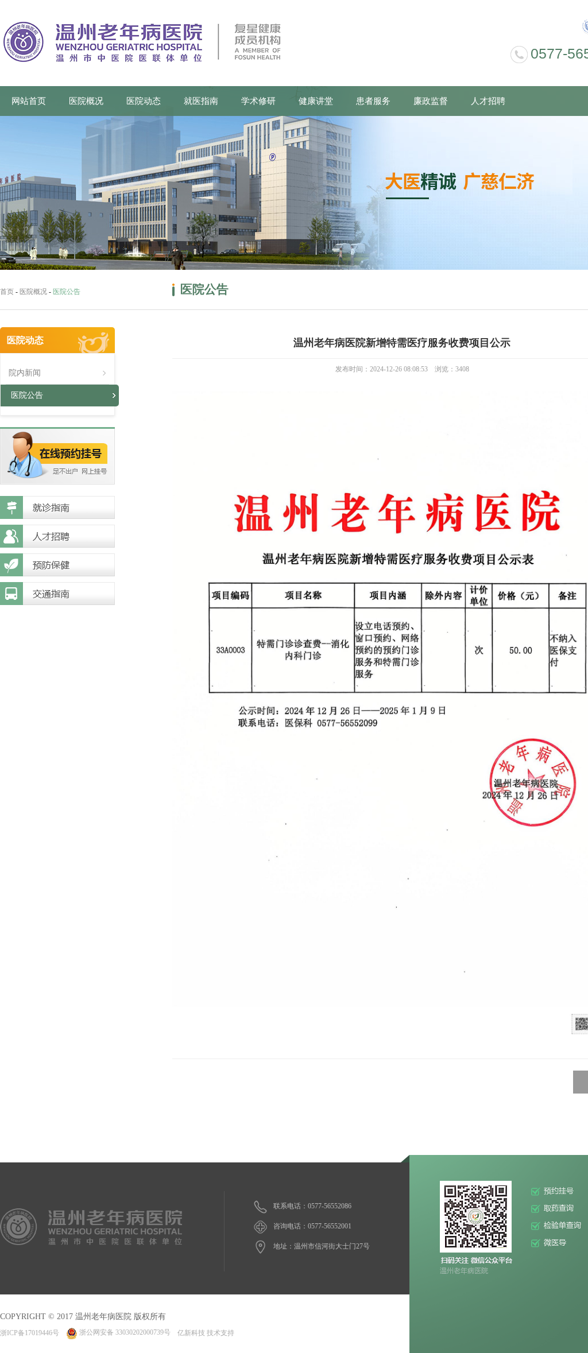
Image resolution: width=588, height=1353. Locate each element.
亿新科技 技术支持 (205, 1332)
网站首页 (28, 101)
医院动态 (143, 101)
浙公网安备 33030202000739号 (125, 1332)
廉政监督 (430, 101)
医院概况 (86, 101)
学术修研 (258, 101)
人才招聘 (488, 101)
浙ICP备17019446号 (29, 1332)
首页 (7, 292)
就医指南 (201, 101)
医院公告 (27, 395)
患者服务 (373, 101)
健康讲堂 (316, 101)
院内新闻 (25, 373)
